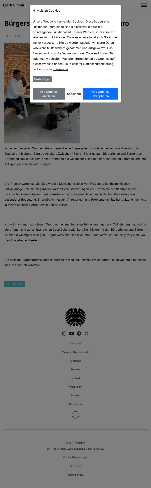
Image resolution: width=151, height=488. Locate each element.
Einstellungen (42, 79)
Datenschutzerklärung (98, 64)
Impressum (60, 69)
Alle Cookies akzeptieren (100, 94)
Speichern (74, 94)
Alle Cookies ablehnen (48, 94)
